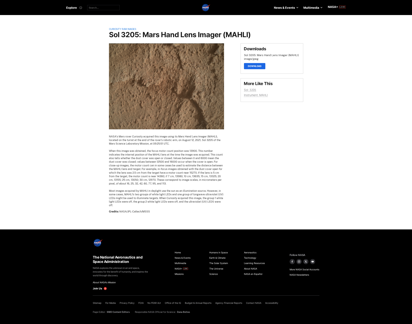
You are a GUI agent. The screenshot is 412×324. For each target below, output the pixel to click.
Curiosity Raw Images (122, 29)
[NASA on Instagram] (299, 261)
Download (254, 66)
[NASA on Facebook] (292, 261)
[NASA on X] (305, 261)
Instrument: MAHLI (256, 95)
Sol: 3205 (250, 90)
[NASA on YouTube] (312, 261)
